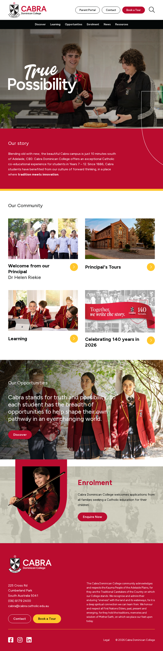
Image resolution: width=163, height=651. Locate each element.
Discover (40, 24)
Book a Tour (133, 10)
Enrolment (93, 24)
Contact (111, 10)
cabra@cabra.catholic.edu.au (28, 606)
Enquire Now (92, 517)
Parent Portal (88, 10)
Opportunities (73, 24)
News (107, 24)
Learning (55, 24)
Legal (106, 639)
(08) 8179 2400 (19, 601)
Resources (121, 24)
